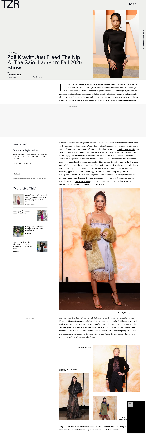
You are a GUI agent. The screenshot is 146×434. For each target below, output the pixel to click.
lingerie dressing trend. (126, 100)
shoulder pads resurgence (70, 327)
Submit (17, 174)
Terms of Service (42, 178)
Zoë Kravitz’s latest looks (92, 84)
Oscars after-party (91, 90)
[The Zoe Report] (10, 4)
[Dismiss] (142, 403)
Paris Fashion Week (84, 146)
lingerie (110, 174)
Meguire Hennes (15, 75)
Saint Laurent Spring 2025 (119, 330)
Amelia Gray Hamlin (126, 149)
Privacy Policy (18, 179)
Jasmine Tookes (71, 152)
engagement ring (82, 181)
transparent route (119, 318)
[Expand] (129, 403)
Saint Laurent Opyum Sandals (91, 171)
